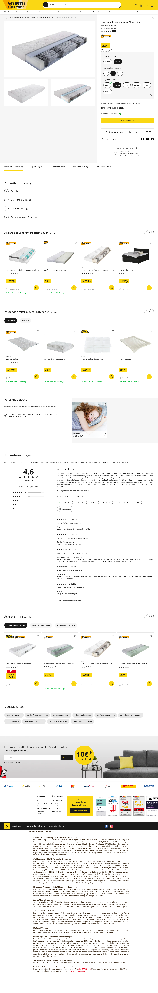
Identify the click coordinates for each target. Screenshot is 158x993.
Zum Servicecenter (80, 811)
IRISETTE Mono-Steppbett (126, 329)
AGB (38, 801)
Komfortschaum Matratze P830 (53, 240)
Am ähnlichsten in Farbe (66, 625)
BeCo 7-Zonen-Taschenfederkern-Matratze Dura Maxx (97, 240)
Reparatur (40, 811)
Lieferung (65, 502)
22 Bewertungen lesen (126, 31)
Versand (113, 50)
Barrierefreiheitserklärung (35, 826)
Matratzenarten (14, 706)
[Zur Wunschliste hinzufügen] (152, 18)
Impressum (56, 808)
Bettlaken (25, 321)
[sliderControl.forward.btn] (151, 232)
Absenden (66, 758)
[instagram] (111, 826)
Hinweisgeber (17, 826)
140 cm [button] (146, 85)
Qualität (80, 502)
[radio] (28, 492)
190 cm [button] (107, 62)
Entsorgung (41, 814)
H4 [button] (120, 73)
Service (39, 806)
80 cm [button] (127, 85)
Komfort (136, 502)
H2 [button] (106, 73)
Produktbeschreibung (13, 166)
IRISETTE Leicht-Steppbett (14, 329)
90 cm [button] (107, 85)
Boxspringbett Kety (124, 240)
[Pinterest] (147, 139)
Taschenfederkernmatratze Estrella (17, 633)
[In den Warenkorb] (36, 287)
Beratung (122, 502)
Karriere (55, 803)
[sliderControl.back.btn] (146, 232)
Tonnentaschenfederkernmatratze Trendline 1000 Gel (22, 240)
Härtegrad (106, 502)
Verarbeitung (66, 509)
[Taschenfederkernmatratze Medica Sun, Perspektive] (49, 49)
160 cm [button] (107, 92)
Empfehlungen (36, 166)
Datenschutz (56, 811)
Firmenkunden (57, 806)
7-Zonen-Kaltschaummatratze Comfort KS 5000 (134, 633)
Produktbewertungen (81, 166)
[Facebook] (142, 139)
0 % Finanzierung (19, 208)
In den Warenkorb (127, 121)
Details (14, 191)
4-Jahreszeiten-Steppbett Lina (53, 329)
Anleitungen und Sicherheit (24, 217)
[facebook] (106, 826)
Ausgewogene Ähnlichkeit (16, 625)
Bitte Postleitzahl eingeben (112, 108)
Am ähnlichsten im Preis (41, 625)
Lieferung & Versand (21, 199)
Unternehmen (57, 801)
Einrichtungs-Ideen (57, 166)
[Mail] (152, 139)
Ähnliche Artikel (104, 166)
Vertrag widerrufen (44, 808)
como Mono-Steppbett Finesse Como (93, 329)
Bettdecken (11, 321)
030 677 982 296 (125, 152)
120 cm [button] (136, 85)
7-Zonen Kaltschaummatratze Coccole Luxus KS (59, 633)
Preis (93, 502)
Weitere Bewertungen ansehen (70, 601)
